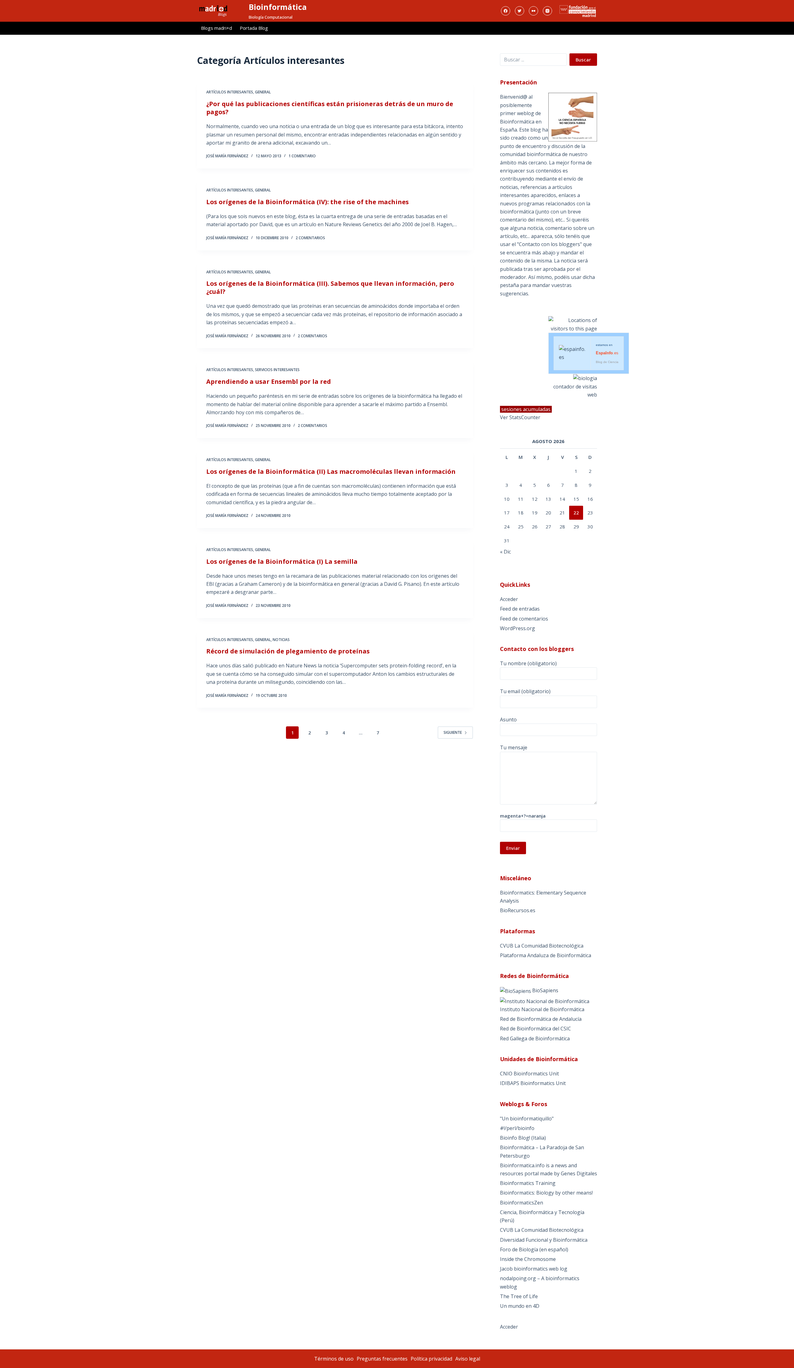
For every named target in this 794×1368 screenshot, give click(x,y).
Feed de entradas (520, 608)
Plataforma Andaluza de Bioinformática (545, 955)
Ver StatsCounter (520, 417)
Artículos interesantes (229, 92)
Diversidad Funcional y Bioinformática (543, 1239)
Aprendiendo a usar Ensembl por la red (268, 381)
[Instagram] (547, 11)
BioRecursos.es (517, 910)
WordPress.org (517, 628)
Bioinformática (278, 7)
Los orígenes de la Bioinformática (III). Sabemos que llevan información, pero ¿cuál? (330, 287)
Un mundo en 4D (519, 1306)
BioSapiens (544, 990)
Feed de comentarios (524, 618)
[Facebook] (505, 11)
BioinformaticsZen (521, 1202)
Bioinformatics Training (527, 1183)
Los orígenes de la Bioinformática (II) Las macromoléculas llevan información (331, 471)
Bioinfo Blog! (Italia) (523, 1137)
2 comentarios (310, 237)
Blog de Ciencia (607, 362)
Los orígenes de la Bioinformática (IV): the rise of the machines (307, 202)
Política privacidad (431, 1358)
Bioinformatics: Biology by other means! (546, 1192)
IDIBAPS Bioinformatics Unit (533, 1083)
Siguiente (453, 732)
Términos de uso (334, 1358)
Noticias (281, 639)
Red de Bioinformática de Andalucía (541, 1019)
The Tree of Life (519, 1296)
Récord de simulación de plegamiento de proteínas (288, 651)
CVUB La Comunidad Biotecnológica (541, 945)
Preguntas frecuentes (382, 1358)
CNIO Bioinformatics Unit (529, 1073)
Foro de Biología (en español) (534, 1249)
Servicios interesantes (277, 369)
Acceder (509, 599)
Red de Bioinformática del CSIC (535, 1028)
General (263, 92)
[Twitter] (519, 11)
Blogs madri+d (216, 28)
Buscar (583, 59)
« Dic (505, 551)
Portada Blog (254, 28)
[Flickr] (533, 11)
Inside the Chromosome (528, 1259)
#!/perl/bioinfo (517, 1128)
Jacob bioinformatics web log (533, 1268)
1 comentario (302, 156)
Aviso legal (467, 1358)
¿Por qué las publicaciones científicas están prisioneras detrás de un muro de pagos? (329, 108)
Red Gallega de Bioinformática (535, 1038)
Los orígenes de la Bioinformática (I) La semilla (282, 561)
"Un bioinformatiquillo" (527, 1118)
